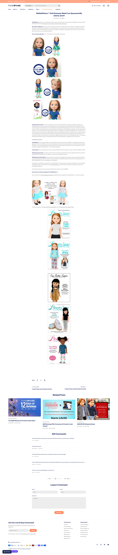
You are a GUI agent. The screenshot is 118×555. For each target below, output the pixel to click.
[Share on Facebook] (37, 380)
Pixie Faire (14, 548)
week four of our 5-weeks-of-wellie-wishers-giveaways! (55, 23)
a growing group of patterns (47, 175)
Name (33, 489)
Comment (34, 495)
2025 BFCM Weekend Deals (86, 424)
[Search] (59, 5)
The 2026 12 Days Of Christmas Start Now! (21, 421)
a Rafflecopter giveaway (37, 139)
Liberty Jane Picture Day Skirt (49, 207)
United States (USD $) (95, 1)
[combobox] (42, 5)
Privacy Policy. (33, 533)
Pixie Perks (22, 1)
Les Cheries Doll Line (54, 164)
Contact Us (16, 1)
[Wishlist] (103, 5)
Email (61, 489)
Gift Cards (10, 1)
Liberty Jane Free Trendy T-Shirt (67, 207)
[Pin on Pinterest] (44, 380)
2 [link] (55, 478)
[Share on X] (41, 380)
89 (65, 478)
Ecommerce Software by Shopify (24, 548)
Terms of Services (24, 533)
